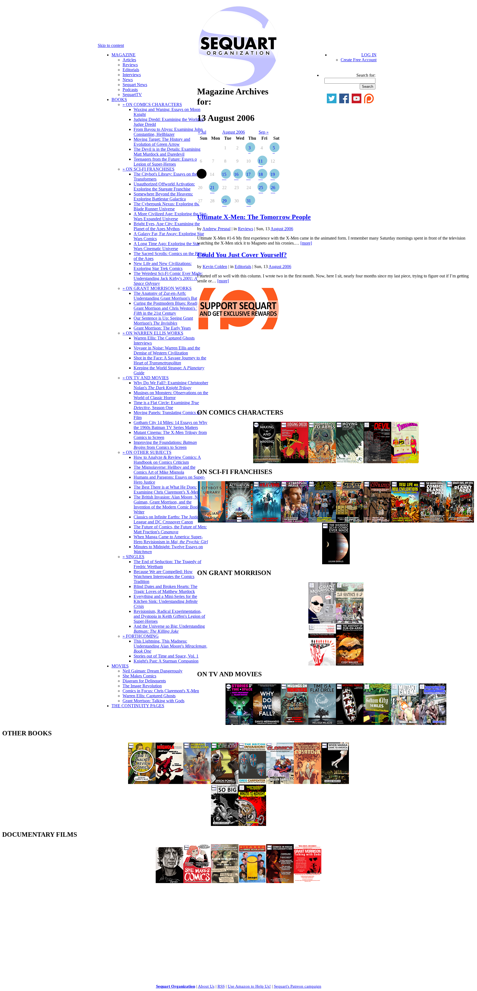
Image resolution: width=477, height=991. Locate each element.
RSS (221, 986)
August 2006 (233, 132)
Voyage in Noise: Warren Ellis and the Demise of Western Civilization (167, 350)
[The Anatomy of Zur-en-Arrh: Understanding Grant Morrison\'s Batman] (350, 664)
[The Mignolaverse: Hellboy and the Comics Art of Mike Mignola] (169, 782)
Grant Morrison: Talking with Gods (153, 700)
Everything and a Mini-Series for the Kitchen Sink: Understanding (166, 601)
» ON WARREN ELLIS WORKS (153, 333)
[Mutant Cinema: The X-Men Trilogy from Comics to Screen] (405, 723)
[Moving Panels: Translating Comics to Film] (350, 723)
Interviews (132, 74)
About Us (206, 986)
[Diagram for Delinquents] (225, 881)
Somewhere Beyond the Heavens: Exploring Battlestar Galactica (163, 196)
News (128, 79)
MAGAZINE (124, 54)
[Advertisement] (238, 370)
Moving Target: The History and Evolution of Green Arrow (162, 142)
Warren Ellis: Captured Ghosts (149, 695)
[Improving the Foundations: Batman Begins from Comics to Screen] (432, 723)
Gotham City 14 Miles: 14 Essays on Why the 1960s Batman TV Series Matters (170, 425)
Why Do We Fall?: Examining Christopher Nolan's (171, 385)
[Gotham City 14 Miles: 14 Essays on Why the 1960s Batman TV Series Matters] (377, 723)
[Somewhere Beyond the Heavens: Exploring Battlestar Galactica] (267, 521)
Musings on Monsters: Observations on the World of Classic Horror (171, 395)
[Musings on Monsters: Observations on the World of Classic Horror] (294, 723)
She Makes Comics (139, 676)
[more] (306, 243)
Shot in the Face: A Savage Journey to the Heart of (170, 360)
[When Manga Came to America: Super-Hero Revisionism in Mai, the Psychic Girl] (335, 782)
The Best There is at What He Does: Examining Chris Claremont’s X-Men (166, 489)
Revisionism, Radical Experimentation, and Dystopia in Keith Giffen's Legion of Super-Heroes (169, 616)
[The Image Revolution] (252, 881)
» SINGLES (133, 556)
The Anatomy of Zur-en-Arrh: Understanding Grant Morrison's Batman (169, 296)
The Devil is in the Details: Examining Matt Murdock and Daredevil (167, 152)
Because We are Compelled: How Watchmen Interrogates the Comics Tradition (164, 576)
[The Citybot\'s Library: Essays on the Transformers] (212, 521)
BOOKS (119, 99)
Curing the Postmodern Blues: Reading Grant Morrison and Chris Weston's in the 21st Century (168, 308)
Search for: (365, 75)
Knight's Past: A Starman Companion (166, 661)
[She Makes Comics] (197, 881)
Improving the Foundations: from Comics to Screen (165, 445)
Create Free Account (359, 59)
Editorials (131, 69)
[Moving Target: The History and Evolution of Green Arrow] (350, 461)
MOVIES (120, 666)
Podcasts (130, 89)
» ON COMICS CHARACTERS (152, 104)
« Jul (202, 132)
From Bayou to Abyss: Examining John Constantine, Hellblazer (168, 132)
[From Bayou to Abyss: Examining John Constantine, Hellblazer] (322, 461)
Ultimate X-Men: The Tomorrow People (254, 217)
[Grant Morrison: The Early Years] (322, 622)
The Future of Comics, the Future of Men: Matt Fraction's (170, 529)
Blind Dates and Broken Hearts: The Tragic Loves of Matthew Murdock (165, 589)
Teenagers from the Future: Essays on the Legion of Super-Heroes (169, 161)
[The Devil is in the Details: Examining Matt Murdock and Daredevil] (377, 461)
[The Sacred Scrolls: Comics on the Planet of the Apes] (432, 521)
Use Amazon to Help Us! (249, 986)
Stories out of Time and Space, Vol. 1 (166, 656)
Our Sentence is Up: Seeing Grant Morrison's (163, 320)
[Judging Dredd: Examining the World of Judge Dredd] (294, 461)
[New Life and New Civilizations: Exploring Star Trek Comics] (405, 521)
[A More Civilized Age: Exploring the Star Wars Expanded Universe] (377, 521)
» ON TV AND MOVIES (146, 377)
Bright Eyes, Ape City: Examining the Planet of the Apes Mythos (167, 226)
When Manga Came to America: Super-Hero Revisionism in (171, 539)
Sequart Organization (175, 986)
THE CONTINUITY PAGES (138, 705)
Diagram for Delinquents (144, 681)
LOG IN (369, 54)
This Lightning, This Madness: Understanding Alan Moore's (170, 646)
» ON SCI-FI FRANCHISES (148, 169)
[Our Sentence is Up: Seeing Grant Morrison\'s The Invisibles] (350, 622)
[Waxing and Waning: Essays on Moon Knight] (267, 461)
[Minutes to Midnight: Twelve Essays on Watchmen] (252, 824)
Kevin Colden (215, 266)
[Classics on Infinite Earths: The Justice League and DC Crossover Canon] (280, 782)
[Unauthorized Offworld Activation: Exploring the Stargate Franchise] (239, 521)
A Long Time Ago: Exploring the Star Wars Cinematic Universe (167, 246)
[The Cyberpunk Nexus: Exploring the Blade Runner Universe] (294, 521)
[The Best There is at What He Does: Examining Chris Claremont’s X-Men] (225, 782)
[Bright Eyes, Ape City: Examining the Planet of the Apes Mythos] (460, 521)
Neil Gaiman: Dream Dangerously (152, 671)
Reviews (130, 64)
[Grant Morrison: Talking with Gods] (307, 881)
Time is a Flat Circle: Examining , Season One (166, 405)
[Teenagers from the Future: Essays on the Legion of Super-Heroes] (405, 461)
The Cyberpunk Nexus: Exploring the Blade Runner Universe (167, 206)
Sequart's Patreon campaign (297, 986)
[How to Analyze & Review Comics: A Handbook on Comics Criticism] (142, 782)
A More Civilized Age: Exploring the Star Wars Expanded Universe (170, 216)
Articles (129, 59)
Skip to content (111, 45)
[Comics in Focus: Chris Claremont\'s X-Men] (280, 881)
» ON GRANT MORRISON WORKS (157, 288)
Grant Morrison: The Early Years (162, 328)
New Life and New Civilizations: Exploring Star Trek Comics (163, 266)
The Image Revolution (142, 685)
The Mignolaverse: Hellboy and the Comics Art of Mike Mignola (164, 470)
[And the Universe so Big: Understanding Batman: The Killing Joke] (225, 824)
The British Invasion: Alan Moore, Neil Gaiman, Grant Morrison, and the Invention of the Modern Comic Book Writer (168, 504)
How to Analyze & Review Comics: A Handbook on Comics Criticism (167, 460)
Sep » (264, 132)
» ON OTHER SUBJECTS (147, 452)
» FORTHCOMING (141, 636)
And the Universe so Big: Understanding (169, 629)
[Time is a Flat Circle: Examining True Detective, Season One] (322, 723)
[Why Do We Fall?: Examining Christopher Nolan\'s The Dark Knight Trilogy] (267, 723)
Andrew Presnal (216, 228)
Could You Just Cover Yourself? (242, 254)
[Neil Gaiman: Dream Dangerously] (169, 881)
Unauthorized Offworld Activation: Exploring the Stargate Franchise (164, 186)
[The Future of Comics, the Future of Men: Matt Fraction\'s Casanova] (307, 782)
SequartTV (132, 94)
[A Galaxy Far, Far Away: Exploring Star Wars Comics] (350, 521)
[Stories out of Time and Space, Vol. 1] (239, 723)
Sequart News (135, 84)
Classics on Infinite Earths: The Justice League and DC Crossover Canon (167, 519)
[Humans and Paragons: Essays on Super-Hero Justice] (197, 782)
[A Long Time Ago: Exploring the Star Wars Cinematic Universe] (322, 521)
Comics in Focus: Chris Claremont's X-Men (161, 690)
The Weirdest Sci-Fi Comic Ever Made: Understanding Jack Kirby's (168, 278)
